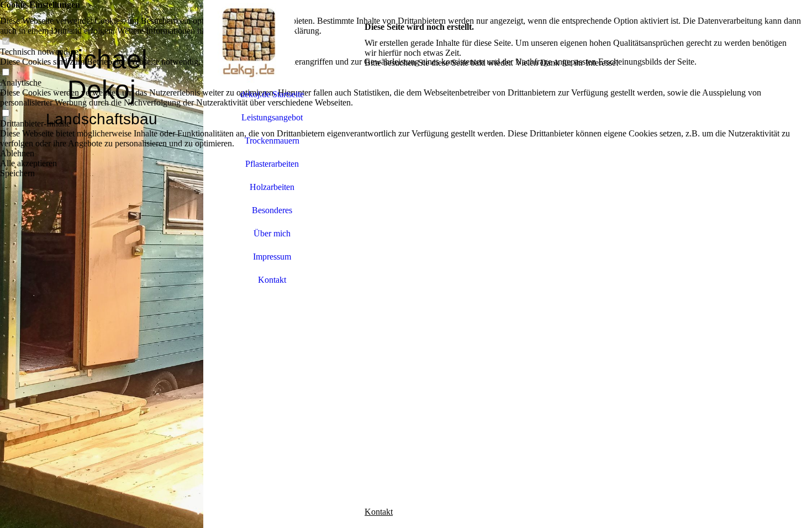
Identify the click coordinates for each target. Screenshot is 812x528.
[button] (406, 154)
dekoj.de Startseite (272, 94)
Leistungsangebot (272, 117)
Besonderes (272, 210)
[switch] (5, 41)
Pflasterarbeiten (272, 163)
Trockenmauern (272, 140)
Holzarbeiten (272, 187)
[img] (101, 264)
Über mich (272, 233)
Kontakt (272, 279)
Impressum (272, 256)
